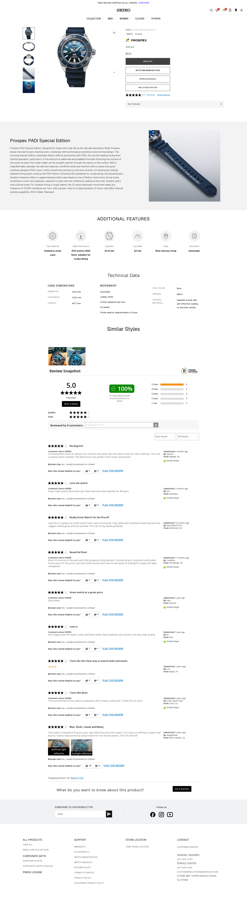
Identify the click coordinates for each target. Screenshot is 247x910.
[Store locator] (230, 10)
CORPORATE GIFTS (32, 860)
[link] (95, 18)
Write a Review (163, 94)
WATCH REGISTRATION (85, 857)
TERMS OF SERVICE (84, 872)
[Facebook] (152, 814)
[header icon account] (241, 10)
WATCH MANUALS (83, 862)
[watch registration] (235, 10)
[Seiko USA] (123, 10)
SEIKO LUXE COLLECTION (36, 849)
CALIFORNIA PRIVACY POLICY (89, 883)
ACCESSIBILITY (82, 851)
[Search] (211, 10)
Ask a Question (182, 788)
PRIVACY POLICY (82, 877)
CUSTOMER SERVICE (187, 847)
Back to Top (77, 777)
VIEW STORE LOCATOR (137, 846)
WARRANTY (80, 846)
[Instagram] (161, 814)
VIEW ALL (28, 844)
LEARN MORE (144, 3)
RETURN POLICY (82, 867)
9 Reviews (150, 94)
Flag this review (112, 470)
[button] (114, 33)
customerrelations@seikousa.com (197, 871)
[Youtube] (170, 814)
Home (128, 30)
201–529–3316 (184, 867)
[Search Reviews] (155, 425)
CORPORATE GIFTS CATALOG (38, 866)
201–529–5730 (185, 859)
